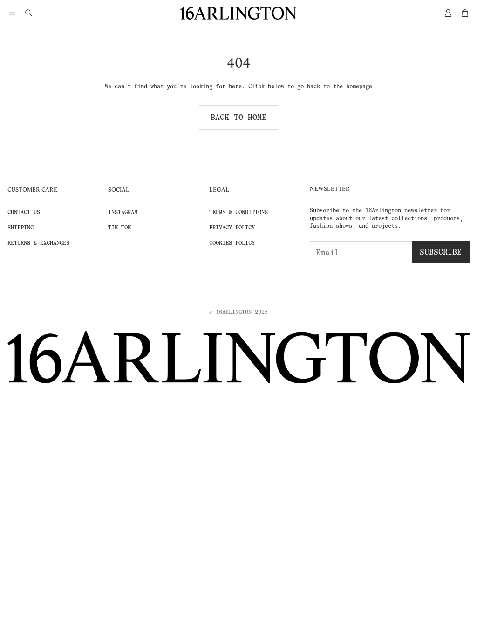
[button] (12, 13)
